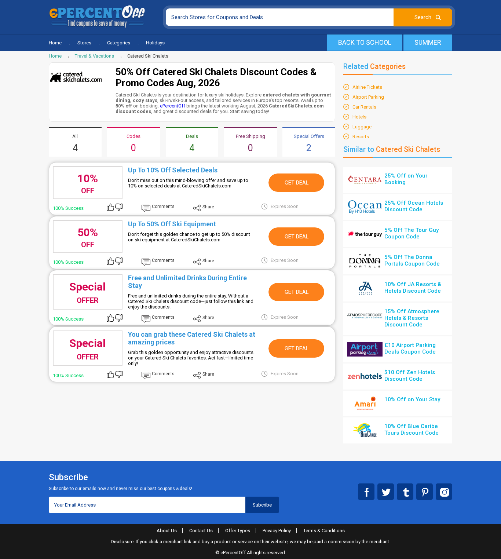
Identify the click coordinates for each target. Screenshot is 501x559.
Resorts (360, 136)
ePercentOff (172, 106)
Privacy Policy (277, 530)
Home (55, 42)
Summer (427, 42)
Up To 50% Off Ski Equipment (172, 224)
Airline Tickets (367, 87)
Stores (84, 42)
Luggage (362, 126)
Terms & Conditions (324, 530)
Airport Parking (368, 97)
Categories (118, 42)
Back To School (364, 42)
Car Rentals (364, 107)
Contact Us (201, 530)
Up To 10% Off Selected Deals (172, 170)
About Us (167, 530)
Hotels (359, 117)
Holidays (155, 42)
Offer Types (237, 530)
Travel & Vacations (94, 56)
